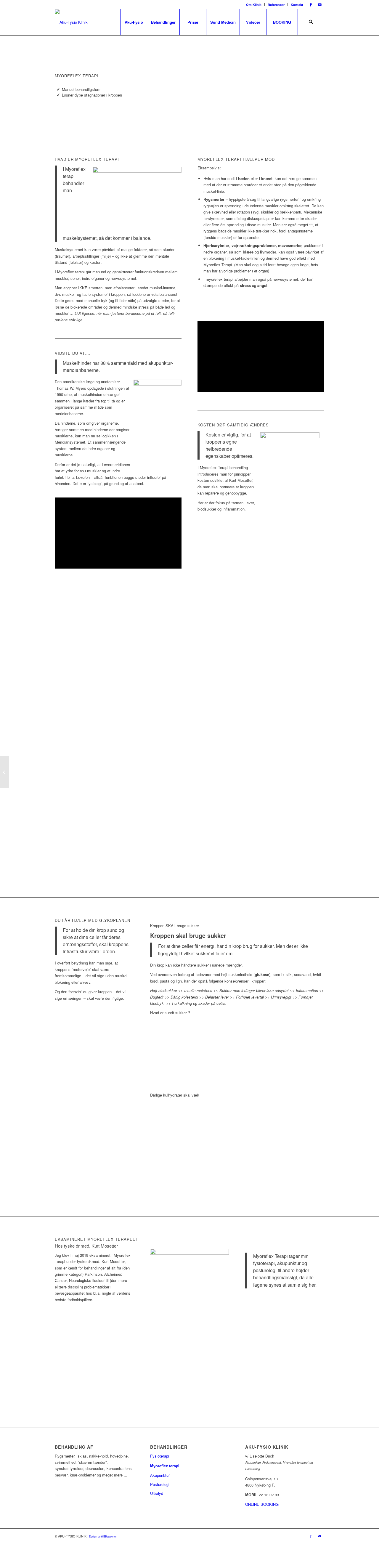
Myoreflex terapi (164, 1465)
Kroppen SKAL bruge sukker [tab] (174, 925)
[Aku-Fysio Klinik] (71, 22)
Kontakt (297, 4)
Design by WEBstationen (103, 1536)
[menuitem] (254, 4)
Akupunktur (160, 1475)
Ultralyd (156, 1493)
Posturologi (159, 1484)
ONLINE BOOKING (262, 1504)
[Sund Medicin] (4, 772)
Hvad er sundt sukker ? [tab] (170, 1012)
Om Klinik (253, 4)
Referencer (276, 4)
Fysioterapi (159, 1456)
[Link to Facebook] (310, 4)
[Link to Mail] (319, 4)
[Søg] (311, 22)
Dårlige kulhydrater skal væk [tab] (174, 1095)
